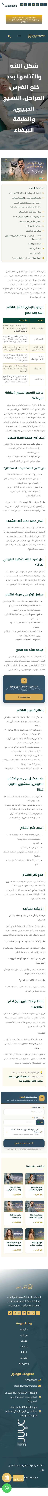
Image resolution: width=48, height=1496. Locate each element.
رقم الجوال (37, 1118)
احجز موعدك (25, 697)
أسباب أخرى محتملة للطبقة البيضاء (27, 203)
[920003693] (3, 3)
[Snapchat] (29, 4)
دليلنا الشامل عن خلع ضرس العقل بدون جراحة (26, 1078)
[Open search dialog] (9, 36)
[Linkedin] (33, 4)
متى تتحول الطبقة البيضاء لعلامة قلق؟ (25, 207)
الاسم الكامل (36, 1107)
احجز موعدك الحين (22, 1143)
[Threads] (25, 4)
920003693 (11, 6)
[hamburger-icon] (19, 36)
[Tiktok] (21, 4)
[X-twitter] (41, 4)
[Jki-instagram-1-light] (45, 4)
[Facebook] (37, 4)
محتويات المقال (36, 188)
